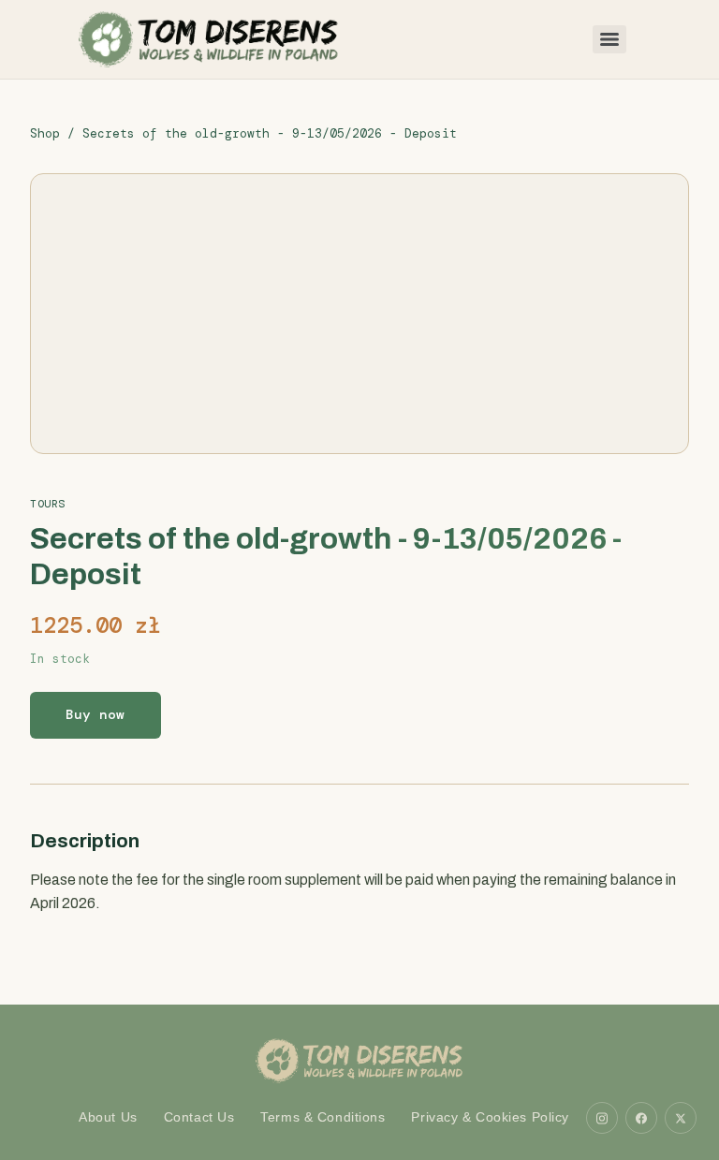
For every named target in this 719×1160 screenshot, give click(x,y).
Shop (45, 133)
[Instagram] (602, 1118)
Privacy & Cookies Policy (490, 1116)
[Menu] (609, 39)
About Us (108, 1116)
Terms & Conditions (322, 1116)
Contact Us (199, 1116)
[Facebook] (641, 1118)
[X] (681, 1118)
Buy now (95, 714)
